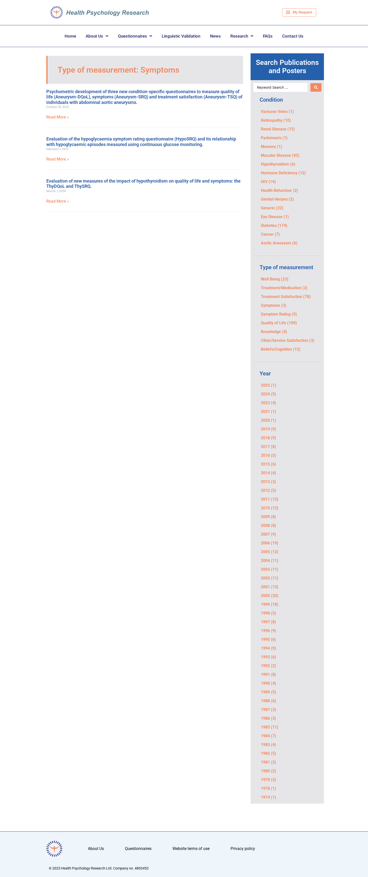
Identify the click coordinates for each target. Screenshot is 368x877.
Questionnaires (132, 36)
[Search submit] (315, 87)
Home (70, 36)
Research (239, 36)
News (215, 36)
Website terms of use (191, 848)
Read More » (57, 117)
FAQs (268, 36)
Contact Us (292, 36)
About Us (94, 36)
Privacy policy (243, 848)
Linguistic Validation (181, 36)
